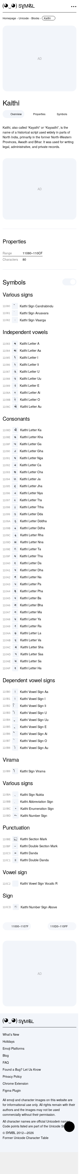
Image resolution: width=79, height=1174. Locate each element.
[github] (65, 1021)
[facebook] (73, 1021)
